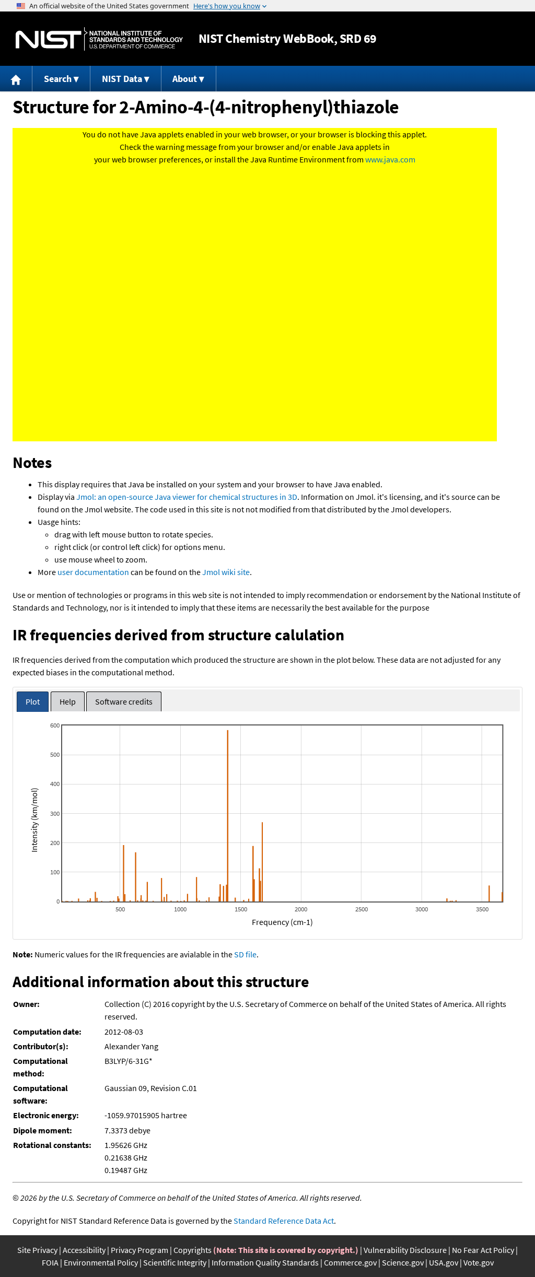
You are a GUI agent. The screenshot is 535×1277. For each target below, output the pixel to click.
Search (58, 79)
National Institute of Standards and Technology (99, 39)
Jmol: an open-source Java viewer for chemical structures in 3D (186, 496)
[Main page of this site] (16, 78)
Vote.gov (478, 1262)
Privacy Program (139, 1250)
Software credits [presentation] (124, 701)
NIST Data (122, 79)
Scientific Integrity (174, 1262)
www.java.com (390, 159)
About (184, 79)
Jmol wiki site (226, 572)
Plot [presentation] (33, 701)
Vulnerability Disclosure (405, 1250)
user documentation (93, 572)
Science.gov (403, 1262)
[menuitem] (16, 78)
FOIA (50, 1262)
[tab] (33, 702)
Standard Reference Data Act (284, 1220)
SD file (245, 954)
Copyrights (192, 1250)
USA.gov (443, 1262)
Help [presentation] (68, 701)
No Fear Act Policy (483, 1250)
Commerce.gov (350, 1262)
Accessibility (84, 1250)
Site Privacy (37, 1250)
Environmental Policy (101, 1262)
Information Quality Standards (265, 1262)
